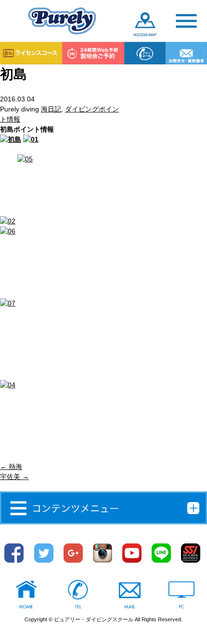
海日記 (51, 109)
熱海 (11, 466)
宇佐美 (14, 476)
